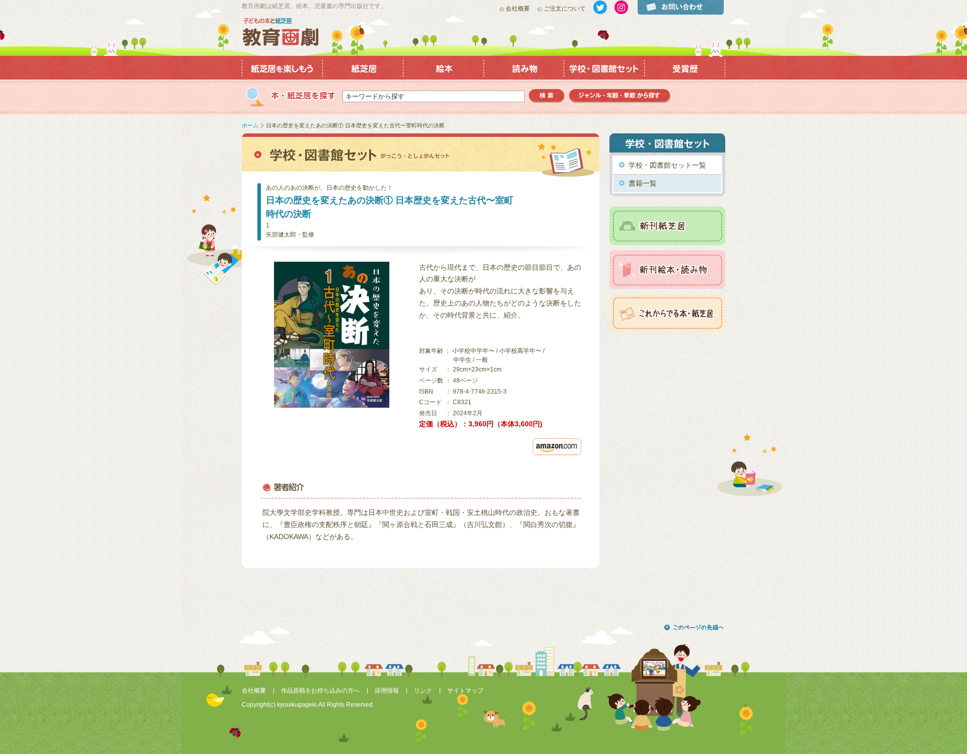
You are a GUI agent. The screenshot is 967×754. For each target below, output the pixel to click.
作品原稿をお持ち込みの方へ (320, 690)
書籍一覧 (643, 183)
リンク (423, 690)
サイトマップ (465, 690)
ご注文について (564, 8)
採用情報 (387, 690)
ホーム (250, 125)
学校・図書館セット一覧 (667, 165)
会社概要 (518, 8)
